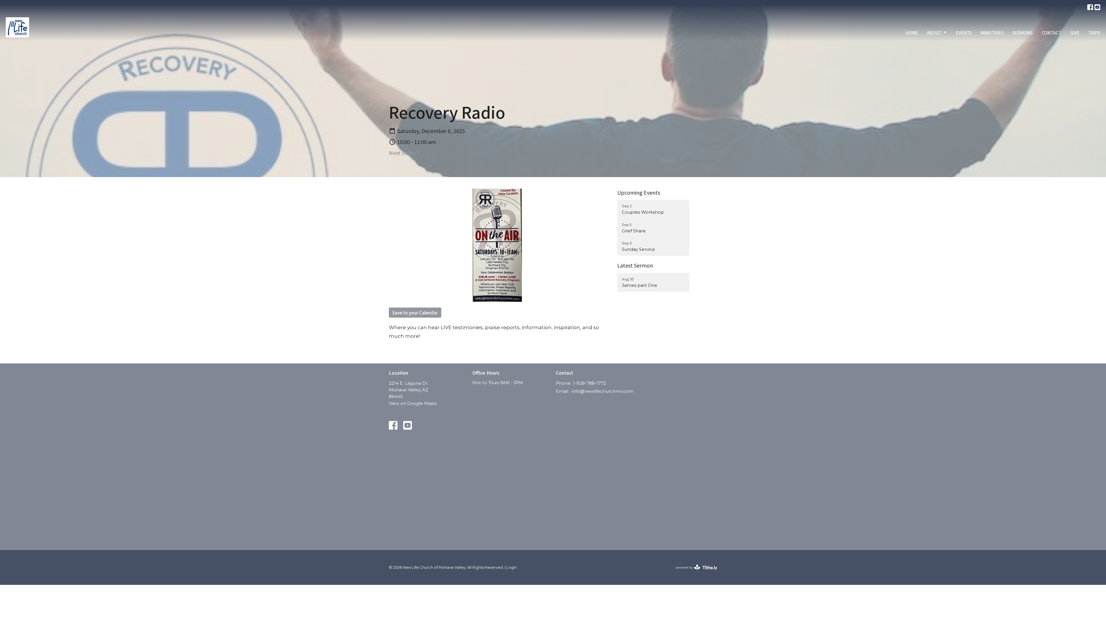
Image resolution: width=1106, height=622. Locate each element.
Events (964, 33)
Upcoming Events (638, 192)
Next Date (402, 152)
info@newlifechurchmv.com (602, 391)
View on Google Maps (412, 403)
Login (511, 567)
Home (912, 33)
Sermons (1022, 33)
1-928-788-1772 (589, 383)
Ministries (992, 33)
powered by (694, 572)
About (934, 33)
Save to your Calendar (415, 313)
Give (1075, 33)
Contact (1051, 33)
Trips (1094, 33)
